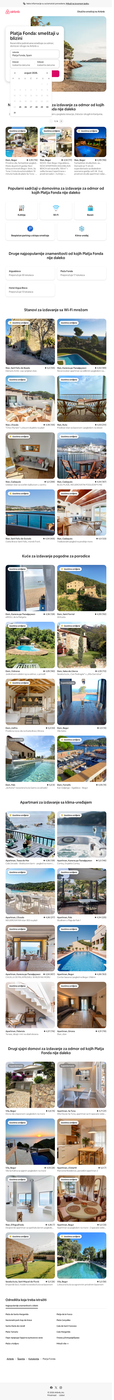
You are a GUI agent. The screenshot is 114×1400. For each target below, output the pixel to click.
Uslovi (62, 1395)
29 (42, 107)
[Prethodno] (51, 121)
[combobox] (34, 55)
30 (47, 107)
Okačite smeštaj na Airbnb (91, 11)
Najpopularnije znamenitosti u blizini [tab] (22, 1305)
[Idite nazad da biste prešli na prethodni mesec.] (15, 73)
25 (20, 107)
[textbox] (22, 65)
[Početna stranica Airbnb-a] (13, 11)
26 (25, 107)
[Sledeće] (61, 121)
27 (31, 107)
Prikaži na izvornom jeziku (77, 3)
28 (36, 107)
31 (15, 112)
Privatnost (52, 1395)
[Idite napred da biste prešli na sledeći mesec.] (47, 73)
